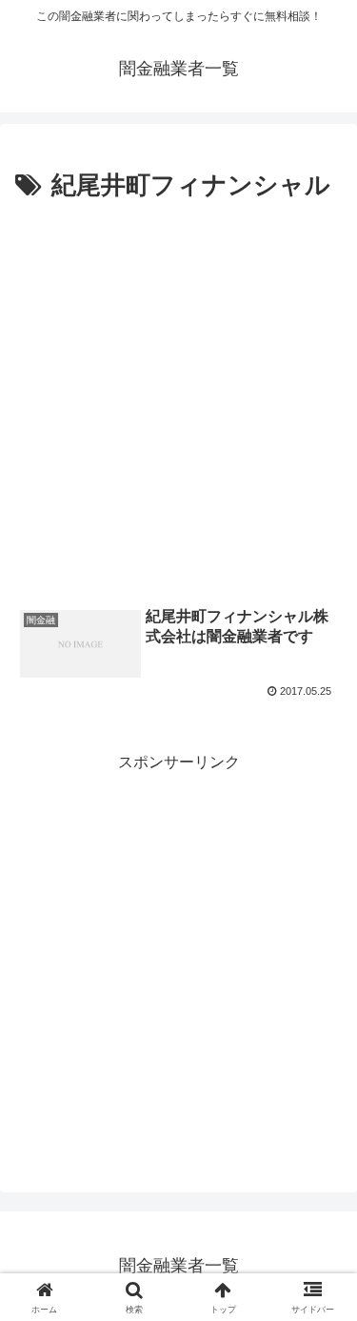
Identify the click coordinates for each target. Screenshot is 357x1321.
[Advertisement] (178, 396)
